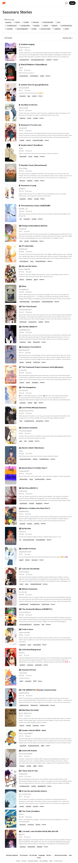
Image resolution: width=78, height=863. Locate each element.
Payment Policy (33, 861)
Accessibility (44, 861)
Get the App (33, 855)
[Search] (66, 3)
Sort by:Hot (67, 38)
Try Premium (24, 855)
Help (50, 861)
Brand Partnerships (61, 855)
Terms (18, 861)
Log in (72, 3)
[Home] (32, 3)
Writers (49, 855)
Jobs (70, 855)
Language (41, 855)
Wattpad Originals (12, 855)
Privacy (24, 861)
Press (39, 858)
